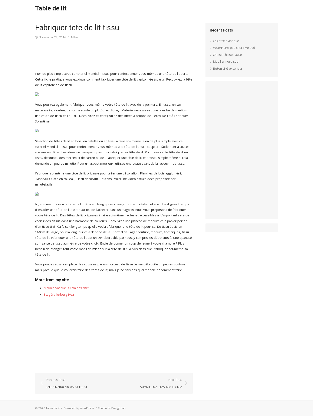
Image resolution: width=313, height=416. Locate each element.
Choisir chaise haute (227, 54)
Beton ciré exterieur (228, 68)
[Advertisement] (112, 55)
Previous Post (66, 383)
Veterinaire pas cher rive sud (234, 47)
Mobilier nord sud (225, 61)
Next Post (161, 383)
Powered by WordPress (79, 408)
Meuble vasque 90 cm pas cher (66, 288)
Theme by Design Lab (112, 408)
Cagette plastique (226, 41)
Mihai (74, 37)
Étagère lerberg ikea (59, 294)
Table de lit (51, 8)
